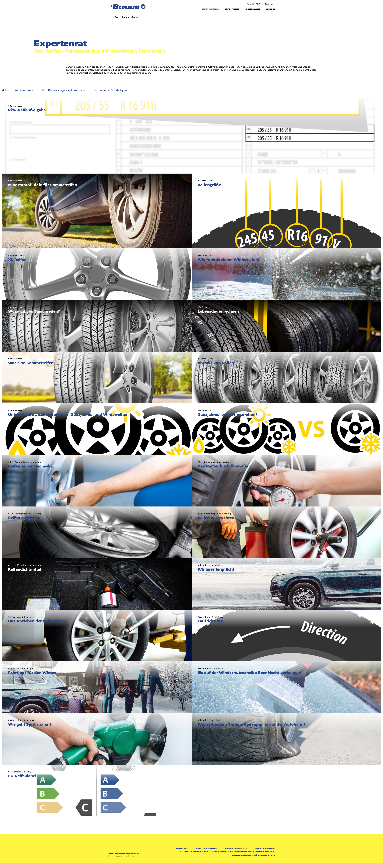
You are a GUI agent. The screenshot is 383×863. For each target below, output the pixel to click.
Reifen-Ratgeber (210, 9)
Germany (269, 4)
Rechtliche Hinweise (206, 848)
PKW (258, 4)
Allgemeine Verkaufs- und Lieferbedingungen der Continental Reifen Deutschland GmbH (227, 852)
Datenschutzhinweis (236, 848)
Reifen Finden (232, 9)
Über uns (270, 9)
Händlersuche (252, 9)
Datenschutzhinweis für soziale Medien (253, 855)
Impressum (182, 848)
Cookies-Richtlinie (265, 848)
